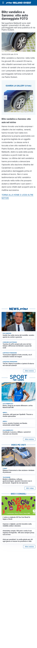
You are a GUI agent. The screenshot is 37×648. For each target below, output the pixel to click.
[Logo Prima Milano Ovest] (18, 2)
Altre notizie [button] (29, 371)
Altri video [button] (30, 488)
